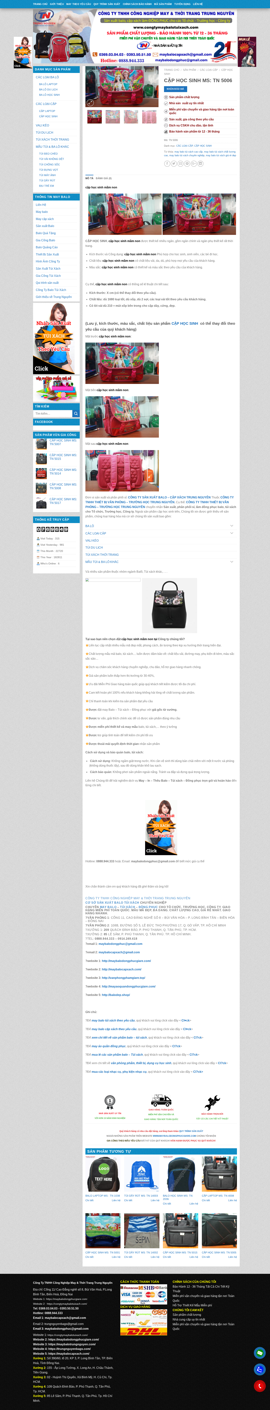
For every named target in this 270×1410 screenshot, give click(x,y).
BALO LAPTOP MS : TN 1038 (102, 1195)
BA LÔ (89, 526)
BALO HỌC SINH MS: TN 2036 (177, 1197)
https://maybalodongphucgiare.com (66, 1299)
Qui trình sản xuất (47, 282)
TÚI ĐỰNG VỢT (48, 169)
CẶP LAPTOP (47, 111)
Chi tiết (89, 1200)
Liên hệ (116, 1200)
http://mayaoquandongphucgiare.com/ (128, 986)
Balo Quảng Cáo (47, 247)
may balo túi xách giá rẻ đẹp (221, 155)
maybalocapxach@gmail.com (119, 952)
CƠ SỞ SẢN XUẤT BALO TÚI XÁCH (112, 902)
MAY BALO (108, 907)
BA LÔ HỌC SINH (49, 94)
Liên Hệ (198, 4)
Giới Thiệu (57, 4)
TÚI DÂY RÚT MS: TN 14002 (141, 1252)
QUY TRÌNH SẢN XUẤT (106, 4)
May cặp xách (45, 219)
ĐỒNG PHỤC (148, 907)
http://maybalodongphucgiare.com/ (126, 960)
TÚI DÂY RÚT (47, 180)
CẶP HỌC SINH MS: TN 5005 (219, 1252)
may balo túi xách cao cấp (188, 151)
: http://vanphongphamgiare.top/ (122, 977)
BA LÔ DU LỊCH (48, 89)
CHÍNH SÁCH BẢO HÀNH (137, 4)
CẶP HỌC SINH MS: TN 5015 (180, 1252)
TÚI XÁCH (127, 907)
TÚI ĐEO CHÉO (48, 153)
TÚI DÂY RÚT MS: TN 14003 (141, 1195)
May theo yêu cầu (78, 4)
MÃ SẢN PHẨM (163, 4)
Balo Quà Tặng (46, 233)
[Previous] (91, 87)
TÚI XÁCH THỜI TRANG (102, 554)
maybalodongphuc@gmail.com (120, 943)
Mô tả (89, 178)
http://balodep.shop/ (116, 994)
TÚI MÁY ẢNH (47, 175)
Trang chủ (171, 70)
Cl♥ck (185, 1020)
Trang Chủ (40, 4)
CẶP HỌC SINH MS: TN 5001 (102, 1252)
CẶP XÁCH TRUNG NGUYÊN (190, 497)
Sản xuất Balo (45, 226)
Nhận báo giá (175, 89)
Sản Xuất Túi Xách (48, 268)
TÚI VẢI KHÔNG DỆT (51, 159)
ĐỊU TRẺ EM (46, 185)
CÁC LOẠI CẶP (209, 70)
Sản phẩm (189, 70)
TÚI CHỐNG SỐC (49, 164)
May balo (42, 211)
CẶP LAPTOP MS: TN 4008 (218, 1195)
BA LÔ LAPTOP (48, 84)
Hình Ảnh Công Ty (48, 261)
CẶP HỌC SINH (203, 145)
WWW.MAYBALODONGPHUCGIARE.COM (174, 1136)
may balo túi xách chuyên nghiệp (186, 155)
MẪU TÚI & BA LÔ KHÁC (102, 561)
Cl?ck (198, 1037)
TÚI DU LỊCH (94, 547)
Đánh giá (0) (103, 178)
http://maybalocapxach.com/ (121, 969)
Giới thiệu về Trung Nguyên (54, 296)
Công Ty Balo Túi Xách (51, 289)
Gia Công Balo (45, 240)
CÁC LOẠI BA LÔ (47, 77)
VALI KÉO (92, 540)
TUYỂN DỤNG (182, 4)
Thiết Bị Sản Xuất (47, 254)
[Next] (152, 87)
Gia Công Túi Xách (48, 275)
